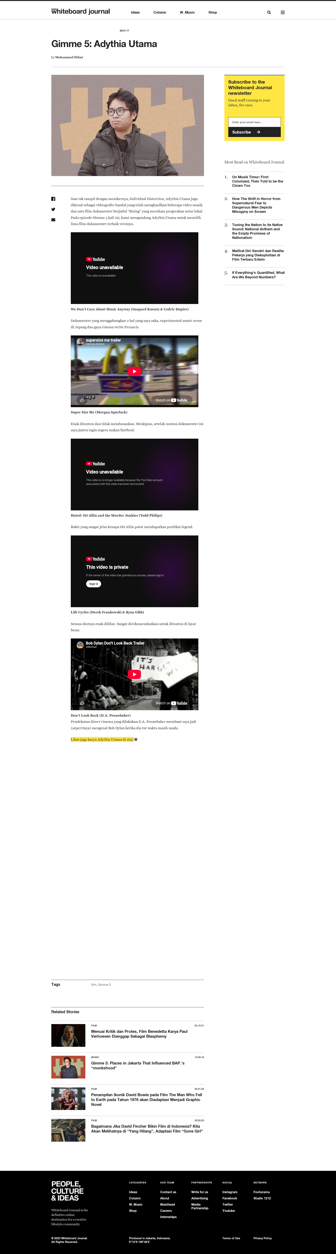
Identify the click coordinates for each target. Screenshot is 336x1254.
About (164, 1198)
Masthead (167, 1204)
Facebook (229, 1198)
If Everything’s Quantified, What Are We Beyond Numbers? (258, 274)
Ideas (135, 12)
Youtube (228, 1211)
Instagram (230, 1192)
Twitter (227, 1204)
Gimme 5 (104, 985)
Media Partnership (199, 1206)
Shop (212, 12)
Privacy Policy (263, 1238)
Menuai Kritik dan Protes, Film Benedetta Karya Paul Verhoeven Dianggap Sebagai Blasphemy (139, 1034)
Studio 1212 (262, 1198)
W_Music (187, 12)
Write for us (199, 1192)
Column (159, 12)
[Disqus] (127, 812)
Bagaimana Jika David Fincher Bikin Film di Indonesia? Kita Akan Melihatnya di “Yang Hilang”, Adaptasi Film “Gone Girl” (147, 1128)
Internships (168, 1217)
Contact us (168, 1192)
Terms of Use (231, 1238)
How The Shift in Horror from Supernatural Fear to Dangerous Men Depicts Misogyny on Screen (256, 205)
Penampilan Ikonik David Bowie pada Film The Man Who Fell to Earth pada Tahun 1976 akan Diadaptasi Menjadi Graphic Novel (146, 1099)
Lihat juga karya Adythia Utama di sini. (102, 739)
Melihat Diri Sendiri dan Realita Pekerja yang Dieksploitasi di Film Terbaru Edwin (258, 255)
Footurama (262, 1192)
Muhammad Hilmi (69, 57)
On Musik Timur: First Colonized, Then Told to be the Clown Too (257, 181)
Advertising (199, 1198)
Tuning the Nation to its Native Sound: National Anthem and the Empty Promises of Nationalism (257, 231)
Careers (166, 1211)
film (93, 985)
